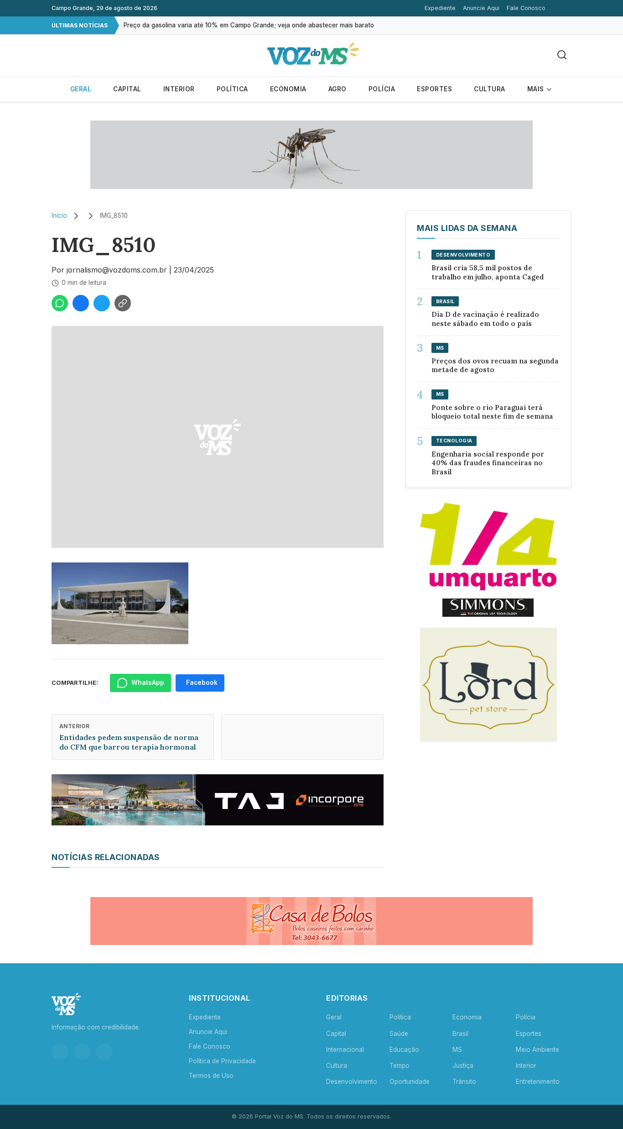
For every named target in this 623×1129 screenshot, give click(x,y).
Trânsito (464, 1081)
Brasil (460, 1033)
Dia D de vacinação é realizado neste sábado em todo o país (485, 319)
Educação (404, 1049)
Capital (127, 89)
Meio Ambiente (537, 1049)
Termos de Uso (211, 1075)
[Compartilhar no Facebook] (81, 303)
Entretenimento (538, 1081)
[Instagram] (60, 1052)
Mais (536, 89)
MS (457, 1049)
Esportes (434, 89)
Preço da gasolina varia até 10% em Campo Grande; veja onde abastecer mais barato (249, 25)
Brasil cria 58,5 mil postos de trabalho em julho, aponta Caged (487, 272)
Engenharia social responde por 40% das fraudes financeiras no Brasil (487, 463)
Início (59, 215)
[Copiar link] (122, 303)
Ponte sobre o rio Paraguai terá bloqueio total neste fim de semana (492, 412)
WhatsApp (147, 682)
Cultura (489, 89)
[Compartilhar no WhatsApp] (60, 303)
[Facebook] (82, 1052)
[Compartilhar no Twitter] (101, 303)
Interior (179, 89)
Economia (288, 89)
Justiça (462, 1065)
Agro (337, 89)
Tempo (399, 1065)
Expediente (440, 8)
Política (232, 89)
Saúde (398, 1033)
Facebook (202, 682)
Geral (81, 89)
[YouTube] (104, 1052)
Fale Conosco (526, 8)
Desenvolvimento (351, 1081)
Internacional (345, 1049)
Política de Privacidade (222, 1061)
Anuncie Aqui (481, 8)
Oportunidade (409, 1081)
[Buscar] (562, 55)
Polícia (382, 89)
